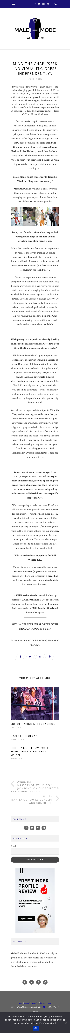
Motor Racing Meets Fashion (33, 723)
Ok (35, 1028)
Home (20, 1003)
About (26, 1003)
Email (13, 846)
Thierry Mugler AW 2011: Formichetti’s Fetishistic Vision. (30, 751)
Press (42, 1003)
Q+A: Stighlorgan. (25, 735)
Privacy (49, 1003)
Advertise (35, 1003)
